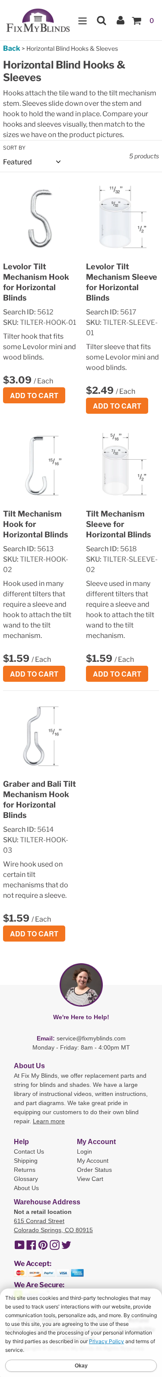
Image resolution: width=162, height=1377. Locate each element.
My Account (92, 1160)
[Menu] (82, 20)
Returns (24, 1169)
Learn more (49, 1121)
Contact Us (29, 1151)
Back (11, 48)
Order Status (94, 1169)
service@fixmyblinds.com (91, 1038)
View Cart (90, 1178)
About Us (26, 1187)
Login (84, 1151)
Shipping (26, 1160)
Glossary (26, 1178)
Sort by (14, 147)
